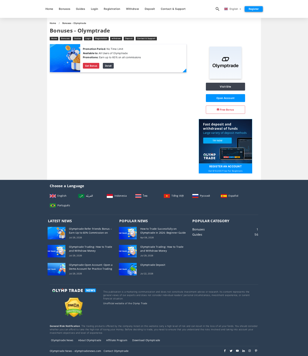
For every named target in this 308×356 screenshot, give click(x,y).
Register (254, 8)
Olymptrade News (62, 340)
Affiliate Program (116, 340)
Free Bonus (226, 109)
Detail (108, 65)
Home (49, 9)
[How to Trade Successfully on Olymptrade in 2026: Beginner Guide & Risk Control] (128, 233)
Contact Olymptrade (116, 351)
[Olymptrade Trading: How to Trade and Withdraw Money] (56, 251)
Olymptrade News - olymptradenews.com (75, 351)
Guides (80, 9)
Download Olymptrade (146, 340)
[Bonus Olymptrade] (65, 57)
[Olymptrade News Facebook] (223, 351)
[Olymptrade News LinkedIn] (242, 351)
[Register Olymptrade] (225, 141)
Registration (112, 9)
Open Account (225, 97)
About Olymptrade (89, 340)
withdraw (132, 9)
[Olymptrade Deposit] (128, 269)
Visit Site (225, 86)
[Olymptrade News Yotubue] (235, 351)
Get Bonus (91, 65)
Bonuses (64, 9)
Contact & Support (173, 9)
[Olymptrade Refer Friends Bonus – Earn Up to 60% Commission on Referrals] (56, 233)
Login (94, 9)
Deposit (150, 9)
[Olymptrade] (225, 77)
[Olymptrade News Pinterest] (254, 351)
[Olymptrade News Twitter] (229, 351)
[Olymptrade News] (74, 293)
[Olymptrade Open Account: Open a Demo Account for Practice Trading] (56, 269)
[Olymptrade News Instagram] (248, 351)
